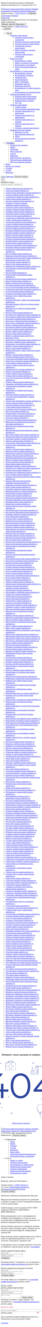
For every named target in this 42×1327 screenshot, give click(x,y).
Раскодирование (21, 80)
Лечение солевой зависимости (27, 128)
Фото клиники (16, 151)
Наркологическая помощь (20, 130)
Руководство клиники (19, 145)
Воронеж (32, 13)
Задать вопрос (27, 1297)
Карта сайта (15, 1152)
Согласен (4, 1323)
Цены (8, 164)
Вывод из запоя (16, 59)
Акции (13, 154)
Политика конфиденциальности (23, 1154)
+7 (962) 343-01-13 (20, 13)
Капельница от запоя (23, 61)
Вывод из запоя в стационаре (26, 63)
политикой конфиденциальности (14, 1264)
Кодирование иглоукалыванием (27, 92)
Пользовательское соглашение (22, 1156)
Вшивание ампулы (22, 84)
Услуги (9, 33)
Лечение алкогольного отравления (24, 55)
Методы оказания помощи (20, 162)
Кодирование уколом (23, 73)
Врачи (12, 147)
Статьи (8, 170)
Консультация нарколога (24, 134)
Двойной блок (20, 78)
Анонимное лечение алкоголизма (23, 47)
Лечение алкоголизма (18, 35)
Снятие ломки (20, 107)
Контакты (9, 173)
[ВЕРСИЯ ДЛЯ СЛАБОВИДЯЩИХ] (2, 29)
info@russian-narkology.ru (19, 1187)
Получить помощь (21, 177)
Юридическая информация (21, 160)
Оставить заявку (8, 1275)
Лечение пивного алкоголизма (27, 44)
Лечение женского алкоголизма (27, 42)
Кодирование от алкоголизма (21, 71)
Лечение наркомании (18, 105)
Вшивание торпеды (23, 86)
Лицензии (14, 149)
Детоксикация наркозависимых (27, 109)
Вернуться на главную (21, 1123)
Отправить (5, 1258)
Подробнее (35, 1247)
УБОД (17, 136)
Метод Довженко (22, 82)
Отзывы (9, 168)
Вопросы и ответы (13, 166)
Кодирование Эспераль (24, 75)
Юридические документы (20, 158)
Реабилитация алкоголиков (26, 96)
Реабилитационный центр (20, 94)
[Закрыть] (3, 179)
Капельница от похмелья (25, 65)
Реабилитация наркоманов (25, 99)
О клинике (10, 143)
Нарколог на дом (21, 132)
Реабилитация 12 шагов (24, 101)
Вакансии (14, 156)
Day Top (18, 103)
